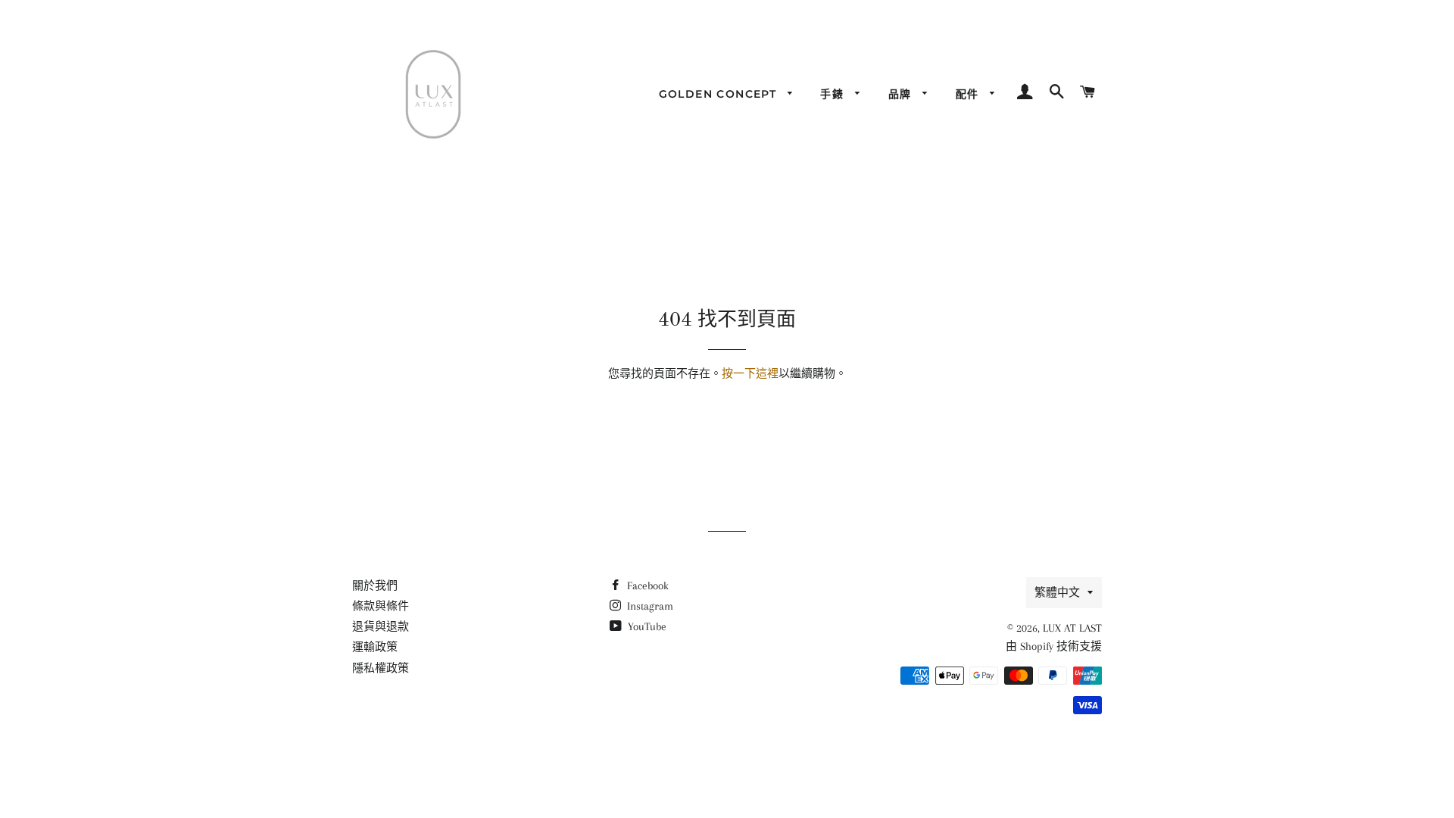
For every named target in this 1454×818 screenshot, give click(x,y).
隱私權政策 (380, 668)
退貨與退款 (380, 626)
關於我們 (375, 585)
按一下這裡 (750, 373)
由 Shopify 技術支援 (1054, 646)
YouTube (645, 626)
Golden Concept (720, 94)
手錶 (833, 94)
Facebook (646, 585)
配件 (969, 94)
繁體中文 (1057, 592)
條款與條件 (380, 606)
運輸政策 (375, 647)
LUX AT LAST (1072, 628)
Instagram (648, 606)
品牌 (902, 94)
